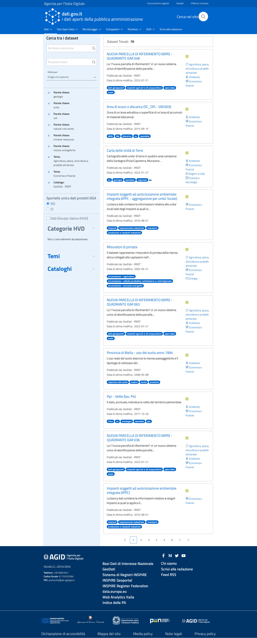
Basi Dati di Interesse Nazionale (127, 563)
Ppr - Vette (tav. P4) (121, 396)
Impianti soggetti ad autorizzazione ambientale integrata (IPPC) (141, 490)
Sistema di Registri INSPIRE (124, 575)
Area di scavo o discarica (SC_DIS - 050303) (139, 106)
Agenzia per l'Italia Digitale (64, 3)
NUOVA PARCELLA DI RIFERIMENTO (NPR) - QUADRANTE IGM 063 (139, 302)
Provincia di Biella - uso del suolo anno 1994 (140, 352)
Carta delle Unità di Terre (125, 150)
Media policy (143, 634)
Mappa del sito (109, 634)
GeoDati (108, 569)
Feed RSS (168, 574)
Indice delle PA (114, 602)
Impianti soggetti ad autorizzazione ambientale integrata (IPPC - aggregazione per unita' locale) (142, 196)
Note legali (173, 634)
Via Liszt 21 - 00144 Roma (57, 566)
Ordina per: (53, 72)
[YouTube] (183, 555)
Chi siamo (169, 563)
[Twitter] (176, 555)
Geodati (180, 3)
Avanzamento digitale (158, 3)
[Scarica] (186, 56)
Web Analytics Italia (118, 597)
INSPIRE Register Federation (125, 586)
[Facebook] (163, 555)
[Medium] (170, 555)
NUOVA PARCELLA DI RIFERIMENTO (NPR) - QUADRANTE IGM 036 (139, 438)
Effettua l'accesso (199, 3)
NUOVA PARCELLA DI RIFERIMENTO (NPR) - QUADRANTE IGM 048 (139, 56)
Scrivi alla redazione (177, 569)
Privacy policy (205, 634)
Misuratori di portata (122, 247)
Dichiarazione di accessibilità (63, 634)
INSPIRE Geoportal (117, 580)
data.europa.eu (114, 591)
